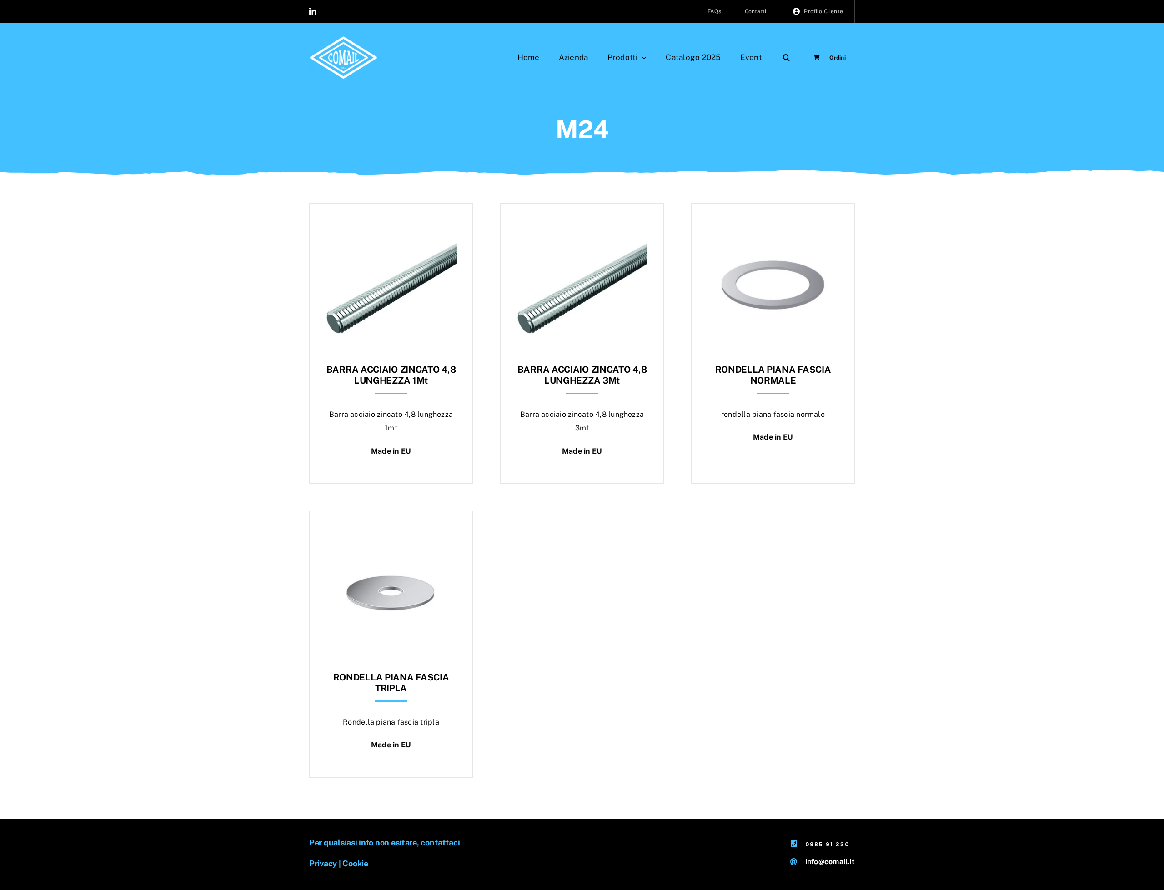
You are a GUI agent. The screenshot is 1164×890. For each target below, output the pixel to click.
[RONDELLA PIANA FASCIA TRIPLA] (391, 534)
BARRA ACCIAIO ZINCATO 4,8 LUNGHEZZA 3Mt (582, 375)
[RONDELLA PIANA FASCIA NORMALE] (772, 226)
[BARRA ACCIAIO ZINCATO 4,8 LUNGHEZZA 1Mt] (391, 226)
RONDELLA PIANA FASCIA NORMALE (773, 375)
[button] (786, 57)
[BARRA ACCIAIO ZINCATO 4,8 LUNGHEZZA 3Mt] (582, 226)
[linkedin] (312, 11)
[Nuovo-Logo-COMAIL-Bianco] (343, 39)
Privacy (323, 863)
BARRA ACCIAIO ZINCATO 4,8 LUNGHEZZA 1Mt (391, 375)
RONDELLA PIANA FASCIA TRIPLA (391, 683)
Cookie (355, 863)
